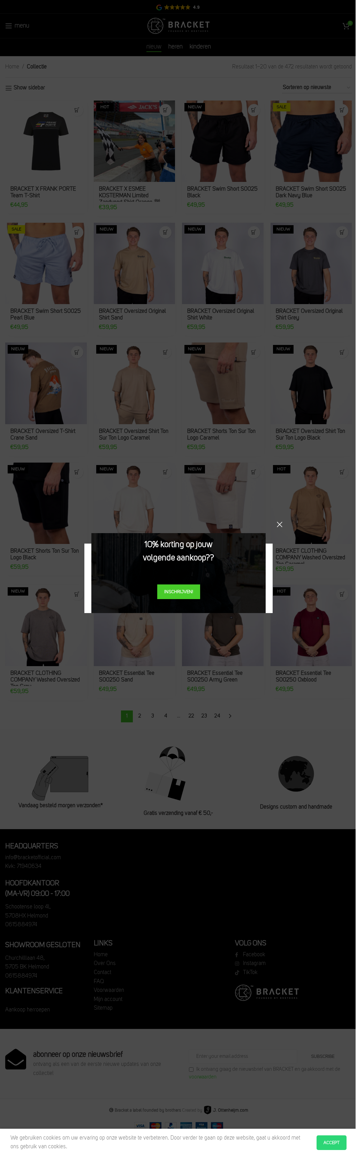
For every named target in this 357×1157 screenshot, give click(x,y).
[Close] (279, 524)
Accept (332, 1143)
